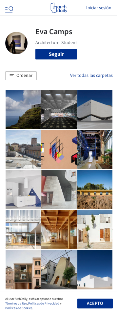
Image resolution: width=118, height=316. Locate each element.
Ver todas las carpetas (91, 75)
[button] (21, 75)
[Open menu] (8, 7)
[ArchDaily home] (58, 8)
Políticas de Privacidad (43, 303)
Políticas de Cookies (18, 308)
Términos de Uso (16, 303)
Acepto (95, 303)
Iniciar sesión (98, 8)
